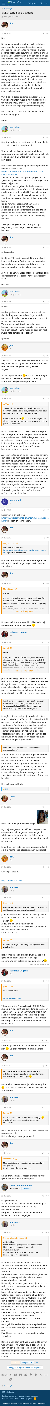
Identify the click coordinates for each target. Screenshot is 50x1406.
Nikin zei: (7, 903)
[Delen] (44, 33)
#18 (47, 1153)
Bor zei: (6, 648)
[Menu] (4, 3)
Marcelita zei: (8, 589)
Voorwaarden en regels (28, 1396)
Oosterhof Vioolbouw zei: (13, 1238)
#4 (48, 301)
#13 (47, 897)
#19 (47, 1196)
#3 (48, 247)
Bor (5, 16)
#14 (47, 981)
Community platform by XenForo (24, 1404)
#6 (48, 398)
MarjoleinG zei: (9, 543)
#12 (47, 867)
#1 (48, 33)
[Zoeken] (46, 3)
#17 (47, 1107)
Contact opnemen (9, 1396)
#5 (48, 356)
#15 (47, 1041)
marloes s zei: (8, 1158)
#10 (47, 642)
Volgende (26, 1362)
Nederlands (9, 1392)
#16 (47, 1066)
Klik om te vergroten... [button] (25, 611)
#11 (47, 807)
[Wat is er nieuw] (41, 3)
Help (17, 1398)
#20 (47, 1232)
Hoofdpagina (26, 1398)
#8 (48, 538)
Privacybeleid (7, 1398)
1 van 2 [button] (15, 1362)
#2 (48, 137)
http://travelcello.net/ (11, 880)
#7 (48, 510)
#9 (48, 583)
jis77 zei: (6, 404)
